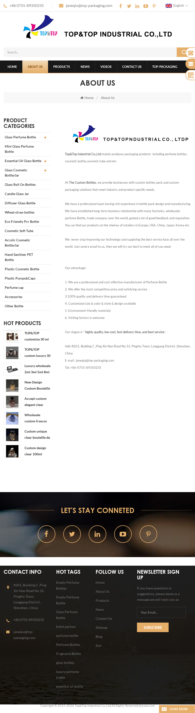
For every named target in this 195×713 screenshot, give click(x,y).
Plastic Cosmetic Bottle (22, 269)
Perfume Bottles (68, 645)
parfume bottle (67, 636)
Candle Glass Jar (17, 194)
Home (12, 67)
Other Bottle (14, 306)
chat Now (179, 709)
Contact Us (131, 67)
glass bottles (65, 663)
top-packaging (164, 67)
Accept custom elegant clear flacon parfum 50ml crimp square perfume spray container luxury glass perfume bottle (36, 402)
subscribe (153, 627)
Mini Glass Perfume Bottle (19, 149)
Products (61, 67)
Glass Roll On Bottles (20, 184)
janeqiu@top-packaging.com (89, 5)
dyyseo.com (147, 706)
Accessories (13, 297)
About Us (35, 67)
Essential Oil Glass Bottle (23, 161)
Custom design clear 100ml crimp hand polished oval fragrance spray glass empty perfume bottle (36, 451)
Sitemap (101, 627)
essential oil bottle (69, 686)
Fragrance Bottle (68, 654)
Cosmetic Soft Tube (19, 231)
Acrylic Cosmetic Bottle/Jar (17, 242)
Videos (106, 67)
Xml (99, 645)
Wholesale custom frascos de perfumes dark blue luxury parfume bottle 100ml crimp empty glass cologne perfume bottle (37, 418)
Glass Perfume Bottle (20, 137)
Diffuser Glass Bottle (20, 203)
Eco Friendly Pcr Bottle (22, 221)
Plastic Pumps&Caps (20, 278)
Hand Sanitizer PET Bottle (19, 257)
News (85, 67)
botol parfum (66, 626)
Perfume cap (14, 287)
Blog (99, 636)
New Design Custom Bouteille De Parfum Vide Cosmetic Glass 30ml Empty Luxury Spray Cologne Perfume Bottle (37, 385)
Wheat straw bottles (19, 212)
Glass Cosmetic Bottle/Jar (16, 172)
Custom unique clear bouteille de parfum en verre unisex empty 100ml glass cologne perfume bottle (37, 435)
